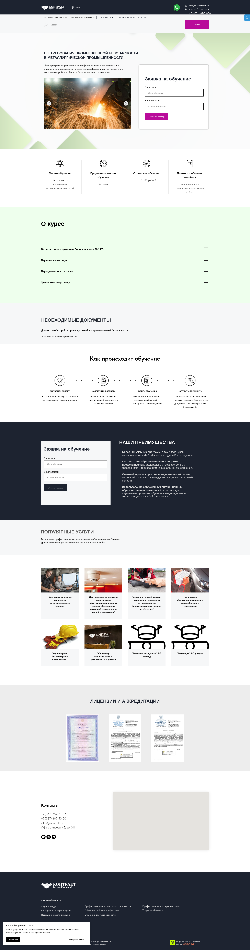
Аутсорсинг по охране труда (56, 910)
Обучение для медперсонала (100, 914)
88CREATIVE (188, 944)
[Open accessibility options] (247, 17)
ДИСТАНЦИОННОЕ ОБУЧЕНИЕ (132, 17)
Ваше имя (150, 87)
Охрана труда (48, 906)
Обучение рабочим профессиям (101, 910)
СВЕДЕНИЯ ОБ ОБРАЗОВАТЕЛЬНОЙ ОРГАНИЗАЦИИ (67, 17)
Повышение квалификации (55, 914)
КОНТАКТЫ (106, 17)
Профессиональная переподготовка (161, 906)
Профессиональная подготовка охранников (107, 906)
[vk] (48, 837)
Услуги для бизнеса (152, 910)
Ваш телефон (152, 100)
